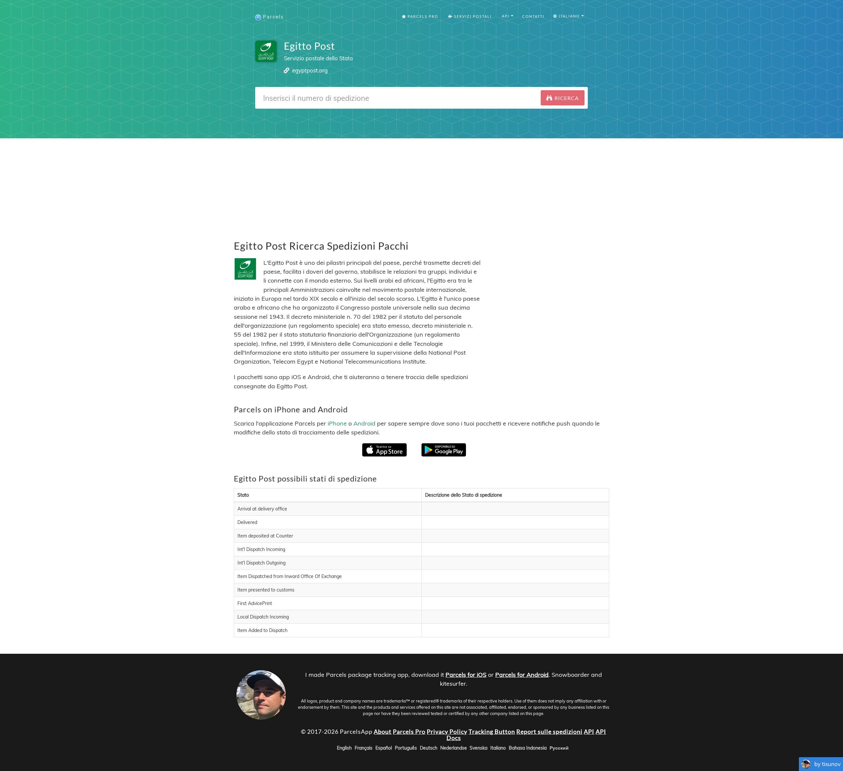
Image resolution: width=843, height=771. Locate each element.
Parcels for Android (522, 674)
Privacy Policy (447, 731)
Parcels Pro (422, 16)
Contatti (533, 16)
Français (363, 748)
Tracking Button (492, 731)
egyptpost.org (310, 70)
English (344, 748)
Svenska (478, 748)
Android (364, 423)
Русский (559, 748)
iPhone (337, 423)
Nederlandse (453, 748)
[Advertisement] (421, 184)
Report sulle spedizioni (549, 731)
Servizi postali (472, 16)
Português (406, 748)
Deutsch (428, 748)
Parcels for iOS (466, 674)
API (589, 731)
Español (383, 748)
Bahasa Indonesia (528, 748)
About (383, 731)
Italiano (498, 748)
